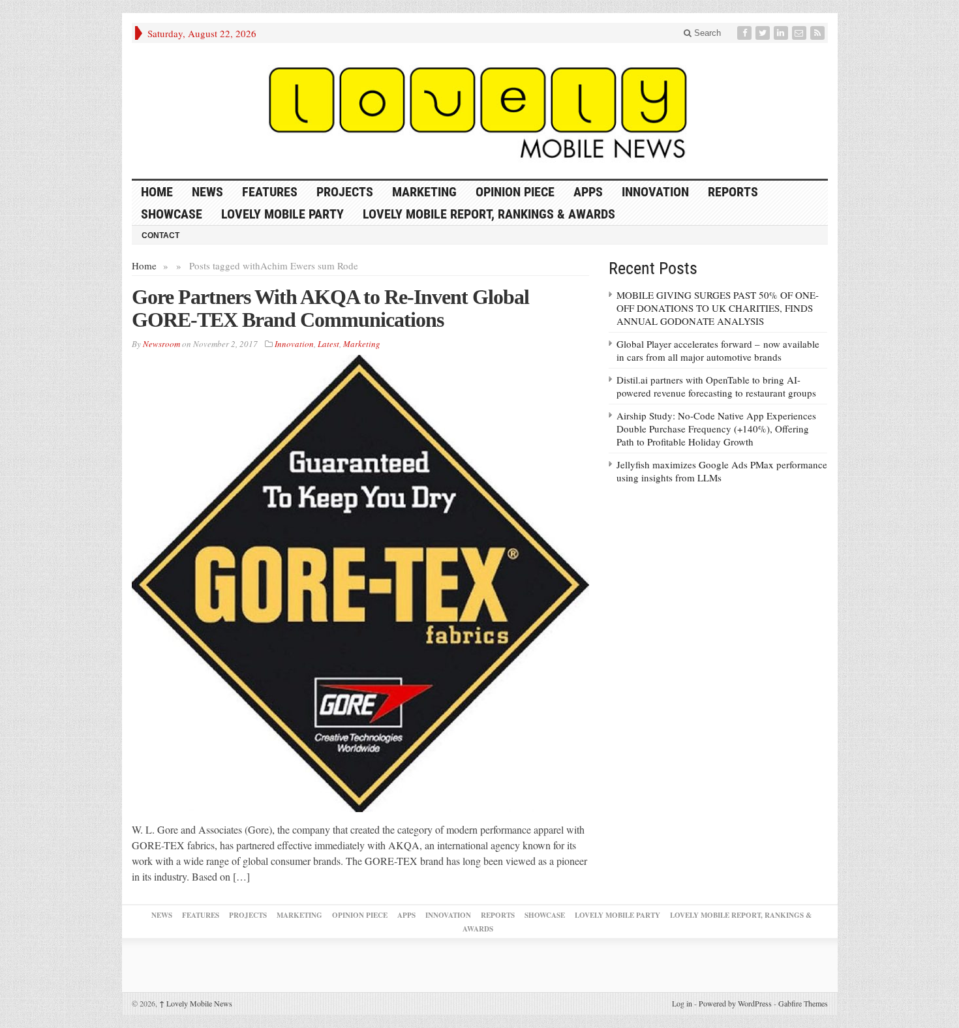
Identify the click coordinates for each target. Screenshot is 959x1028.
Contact (160, 235)
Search (706, 33)
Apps (588, 192)
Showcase (171, 214)
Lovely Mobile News (195, 1003)
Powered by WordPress (735, 1003)
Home (144, 265)
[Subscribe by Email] (800, 32)
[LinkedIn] (782, 32)
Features (269, 192)
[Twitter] (764, 32)
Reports (733, 192)
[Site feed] (819, 32)
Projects (344, 192)
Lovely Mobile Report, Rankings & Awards (489, 214)
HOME (157, 192)
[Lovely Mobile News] (480, 111)
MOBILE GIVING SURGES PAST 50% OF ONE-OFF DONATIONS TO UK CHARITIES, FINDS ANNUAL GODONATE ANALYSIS (717, 307)
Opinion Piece (515, 192)
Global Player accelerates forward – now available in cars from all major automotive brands (717, 350)
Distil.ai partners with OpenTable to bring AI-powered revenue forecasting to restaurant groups (716, 386)
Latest (328, 344)
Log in (682, 1003)
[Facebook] (746, 32)
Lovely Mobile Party (282, 214)
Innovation (655, 192)
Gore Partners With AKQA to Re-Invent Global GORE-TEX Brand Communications (330, 308)
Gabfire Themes (803, 1003)
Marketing (424, 192)
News (207, 192)
